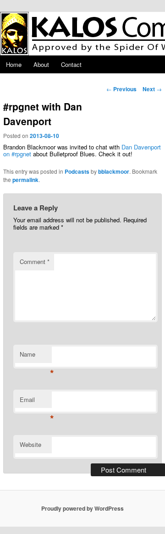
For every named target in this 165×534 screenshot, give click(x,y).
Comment (35, 261)
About (41, 64)
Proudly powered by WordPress (82, 508)
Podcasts (77, 171)
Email (36, 401)
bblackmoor (113, 171)
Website (30, 444)
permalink (25, 180)
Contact (71, 64)
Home (14, 64)
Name (36, 356)
